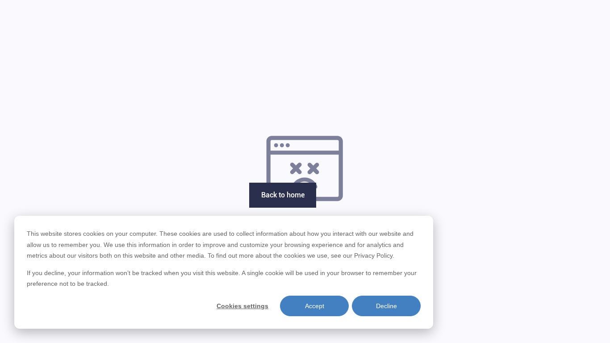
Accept (314, 306)
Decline (386, 306)
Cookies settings (242, 306)
